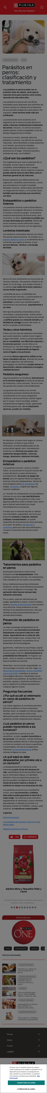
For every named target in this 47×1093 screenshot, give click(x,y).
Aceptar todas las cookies (26, 1083)
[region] (23, 1078)
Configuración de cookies (26, 1089)
